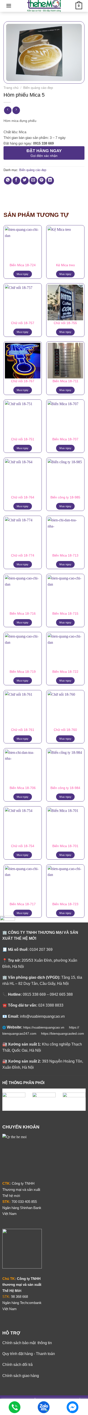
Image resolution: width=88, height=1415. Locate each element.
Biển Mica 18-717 (23, 904)
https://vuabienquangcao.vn (46, 1027)
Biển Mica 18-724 (23, 265)
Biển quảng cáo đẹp (38, 88)
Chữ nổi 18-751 (22, 439)
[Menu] (9, 5)
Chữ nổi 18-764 (22, 497)
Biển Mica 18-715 (65, 613)
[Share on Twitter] (25, 180)
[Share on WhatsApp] (8, 180)
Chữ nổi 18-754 (22, 846)
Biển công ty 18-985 (65, 497)
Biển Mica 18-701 (65, 846)
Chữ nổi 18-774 (22, 555)
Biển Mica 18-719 (23, 671)
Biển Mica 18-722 (65, 671)
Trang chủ (11, 88)
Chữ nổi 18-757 (22, 323)
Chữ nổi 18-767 (22, 381)
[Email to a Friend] (33, 180)
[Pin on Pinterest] (42, 180)
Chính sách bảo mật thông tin (27, 1343)
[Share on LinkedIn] (50, 180)
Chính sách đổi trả (17, 1365)
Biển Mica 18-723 (65, 904)
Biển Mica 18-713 (65, 555)
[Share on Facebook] (16, 180)
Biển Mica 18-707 (65, 439)
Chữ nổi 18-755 (65, 323)
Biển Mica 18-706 (23, 788)
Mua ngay (23, 274)
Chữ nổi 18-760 (65, 730)
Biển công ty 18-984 (65, 788)
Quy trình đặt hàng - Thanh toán (28, 1354)
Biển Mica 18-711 (65, 381)
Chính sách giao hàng (20, 1376)
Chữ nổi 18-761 (22, 730)
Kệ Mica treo (65, 265)
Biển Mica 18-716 (23, 613)
